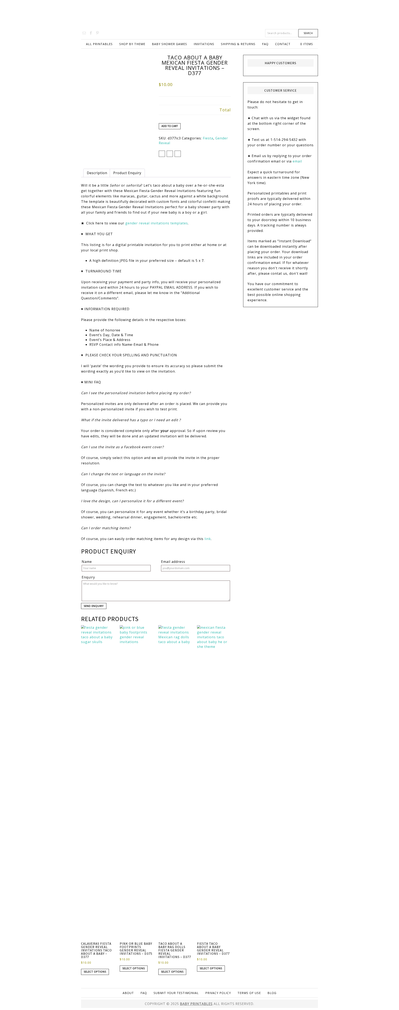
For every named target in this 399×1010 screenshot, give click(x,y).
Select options (95, 971)
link (207, 538)
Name (87, 561)
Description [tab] (97, 173)
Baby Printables (199, 14)
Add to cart (169, 126)
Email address (173, 561)
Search (308, 33)
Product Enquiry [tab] (127, 173)
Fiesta (208, 138)
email (297, 161)
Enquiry (88, 577)
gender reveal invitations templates (156, 223)
